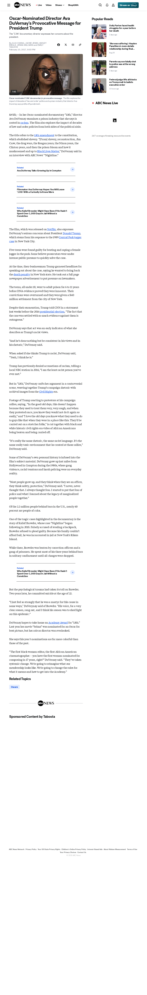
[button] (9, 5)
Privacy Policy (31, 849)
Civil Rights (46, 391)
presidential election (52, 311)
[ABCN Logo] (22, 5)
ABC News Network (16, 849)
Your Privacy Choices (68, 852)
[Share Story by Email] (73, 44)
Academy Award (58, 622)
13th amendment (44, 135)
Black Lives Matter (48, 151)
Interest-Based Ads (94, 849)
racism (24, 122)
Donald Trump (71, 233)
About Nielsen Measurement (115, 849)
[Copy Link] (80, 44)
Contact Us (81, 852)
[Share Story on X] (65, 44)
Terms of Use (132, 849)
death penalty (21, 274)
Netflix (51, 229)
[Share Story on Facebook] (58, 44)
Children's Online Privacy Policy (73, 849)
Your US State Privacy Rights (49, 849)
